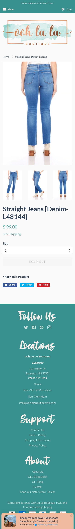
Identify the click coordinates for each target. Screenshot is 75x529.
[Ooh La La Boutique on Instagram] (49, 328)
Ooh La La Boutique (43, 502)
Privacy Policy (37, 445)
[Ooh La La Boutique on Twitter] (26, 328)
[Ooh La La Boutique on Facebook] (34, 328)
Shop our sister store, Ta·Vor (37, 492)
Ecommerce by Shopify (37, 507)
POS (59, 502)
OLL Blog (37, 481)
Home (6, 56)
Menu (10, 9)
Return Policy (37, 435)
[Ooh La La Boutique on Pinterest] (42, 328)
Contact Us (37, 430)
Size (5, 243)
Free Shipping (12, 234)
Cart (69, 9)
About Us (37, 471)
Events (37, 487)
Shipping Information (37, 440)
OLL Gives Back (37, 476)
